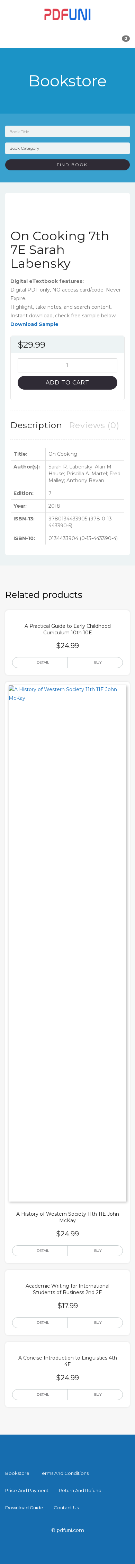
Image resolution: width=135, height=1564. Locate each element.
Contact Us (66, 1507)
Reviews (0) (94, 425)
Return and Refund (80, 1490)
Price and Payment (26, 1490)
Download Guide (24, 1507)
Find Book (70, 164)
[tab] (36, 425)
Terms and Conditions (64, 1473)
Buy (98, 662)
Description (36, 425)
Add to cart (67, 382)
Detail (43, 662)
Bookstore (17, 1473)
